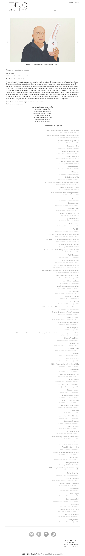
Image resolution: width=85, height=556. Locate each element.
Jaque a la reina (66, 292)
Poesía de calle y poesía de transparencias (65, 438)
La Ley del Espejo (66, 349)
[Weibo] (53, 534)
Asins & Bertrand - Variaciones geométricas (65, 194)
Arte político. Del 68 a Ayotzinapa (68, 386)
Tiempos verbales (66, 380)
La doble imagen (66, 204)
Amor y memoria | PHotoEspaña (68, 323)
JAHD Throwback (68, 256)
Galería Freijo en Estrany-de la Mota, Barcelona (63, 235)
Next (77, 42)
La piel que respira (68, 199)
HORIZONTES (68, 303)
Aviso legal (44, 554)
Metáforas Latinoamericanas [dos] (67, 287)
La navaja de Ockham (65, 318)
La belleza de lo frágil (68, 178)
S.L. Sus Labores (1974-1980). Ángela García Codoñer (61, 251)
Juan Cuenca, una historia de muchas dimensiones (62, 240)
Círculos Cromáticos (65, 479)
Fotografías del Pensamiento (69, 484)
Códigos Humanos (69, 391)
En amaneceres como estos (69, 162)
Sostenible (69, 354)
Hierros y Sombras (69, 521)
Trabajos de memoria (69, 360)
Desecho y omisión (66, 209)
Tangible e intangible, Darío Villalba (67, 277)
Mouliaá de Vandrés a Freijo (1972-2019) (65, 313)
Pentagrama (69, 505)
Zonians (69, 443)
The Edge (66, 230)
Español (71, 2)
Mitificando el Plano (67, 474)
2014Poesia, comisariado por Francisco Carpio (64, 469)
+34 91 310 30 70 (72, 547)
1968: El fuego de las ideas (66, 261)
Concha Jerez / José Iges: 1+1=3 (68, 142)
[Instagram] (46, 534)
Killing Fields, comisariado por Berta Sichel (65, 365)
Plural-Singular (69, 495)
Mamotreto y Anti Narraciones (67, 375)
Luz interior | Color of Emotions (69, 417)
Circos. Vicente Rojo (66, 500)
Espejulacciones (66, 344)
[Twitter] (31, 534)
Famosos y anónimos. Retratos (69, 245)
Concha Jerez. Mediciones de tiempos (66, 266)
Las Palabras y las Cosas (69, 282)
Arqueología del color (68, 297)
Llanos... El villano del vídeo (68, 401)
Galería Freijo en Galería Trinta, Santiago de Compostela (60, 271)
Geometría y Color (68, 147)
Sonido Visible (68, 370)
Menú (51, 10)
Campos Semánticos (66, 157)
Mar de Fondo (68, 489)
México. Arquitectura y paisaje (69, 188)
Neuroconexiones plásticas (69, 396)
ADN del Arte (68, 173)
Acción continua (68, 225)
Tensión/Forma (66, 458)
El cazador (66, 412)
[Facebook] (38, 534)
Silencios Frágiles (68, 427)
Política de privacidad (56, 554)
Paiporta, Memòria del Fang (67, 152)
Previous (7, 42)
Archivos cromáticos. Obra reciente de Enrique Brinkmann (60, 308)
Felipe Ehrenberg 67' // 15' (68, 448)
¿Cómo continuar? (69, 220)
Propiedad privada (69, 329)
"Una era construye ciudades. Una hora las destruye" (61, 131)
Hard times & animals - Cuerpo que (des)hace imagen (61, 183)
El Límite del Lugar (67, 432)
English (77, 2)
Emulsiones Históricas (68, 515)
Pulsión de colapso (68, 168)
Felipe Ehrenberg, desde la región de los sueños (63, 136)
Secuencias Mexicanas (68, 422)
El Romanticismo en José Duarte (68, 510)
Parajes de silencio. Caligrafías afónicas (66, 453)
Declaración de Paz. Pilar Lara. (69, 214)
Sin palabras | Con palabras (67, 406)
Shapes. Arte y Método (67, 339)
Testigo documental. (69, 464)
